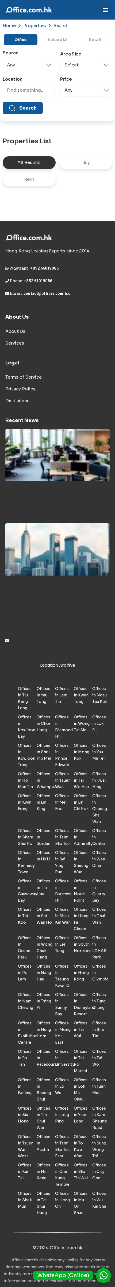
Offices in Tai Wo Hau (81, 780)
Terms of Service (23, 377)
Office (20, 39)
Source (11, 53)
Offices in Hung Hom (44, 1029)
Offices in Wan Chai (99, 859)
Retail (95, 39)
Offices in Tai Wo (99, 1058)
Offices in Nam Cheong (25, 1001)
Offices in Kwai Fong (25, 802)
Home (9, 25)
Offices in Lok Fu (99, 723)
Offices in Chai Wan (99, 916)
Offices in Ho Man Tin (25, 780)
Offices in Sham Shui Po (25, 837)
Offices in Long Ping (62, 1115)
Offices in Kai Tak (25, 1171)
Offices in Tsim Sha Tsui (63, 837)
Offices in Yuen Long (80, 1115)
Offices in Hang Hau (44, 973)
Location (12, 79)
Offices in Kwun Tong (81, 695)
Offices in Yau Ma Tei (99, 752)
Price (66, 79)
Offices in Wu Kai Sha (99, 1200)
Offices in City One (99, 1171)
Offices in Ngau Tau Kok (99, 695)
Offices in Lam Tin (62, 695)
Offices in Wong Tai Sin (82, 723)
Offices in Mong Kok (81, 752)
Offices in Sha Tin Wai (81, 1171)
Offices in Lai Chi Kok (81, 802)
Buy (86, 162)
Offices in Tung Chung (99, 1001)
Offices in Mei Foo (62, 802)
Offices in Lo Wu (62, 1086)
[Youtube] (7, 640)
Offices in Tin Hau (43, 887)
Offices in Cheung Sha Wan (99, 808)
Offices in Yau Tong (43, 695)
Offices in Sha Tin (99, 1029)
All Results (29, 162)
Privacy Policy (20, 389)
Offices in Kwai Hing (99, 780)
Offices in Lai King (43, 802)
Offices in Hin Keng (43, 1171)
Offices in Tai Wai (80, 1029)
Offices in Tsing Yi (44, 1001)
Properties (34, 25)
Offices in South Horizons (82, 944)
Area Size (70, 54)
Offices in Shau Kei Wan (63, 916)
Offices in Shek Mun (25, 1200)
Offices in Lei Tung (62, 944)
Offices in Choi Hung (43, 723)
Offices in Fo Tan (25, 1058)
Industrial (57, 39)
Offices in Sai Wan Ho (44, 916)
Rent (29, 179)
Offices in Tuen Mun (99, 1086)
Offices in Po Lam (25, 973)
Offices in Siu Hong (25, 1115)
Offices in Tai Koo (25, 916)
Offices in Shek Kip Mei (44, 752)
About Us (15, 331)
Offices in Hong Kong (81, 973)
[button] (105, 9)
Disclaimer (17, 401)
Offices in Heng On (62, 1200)
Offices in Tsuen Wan (63, 780)
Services (14, 343)
